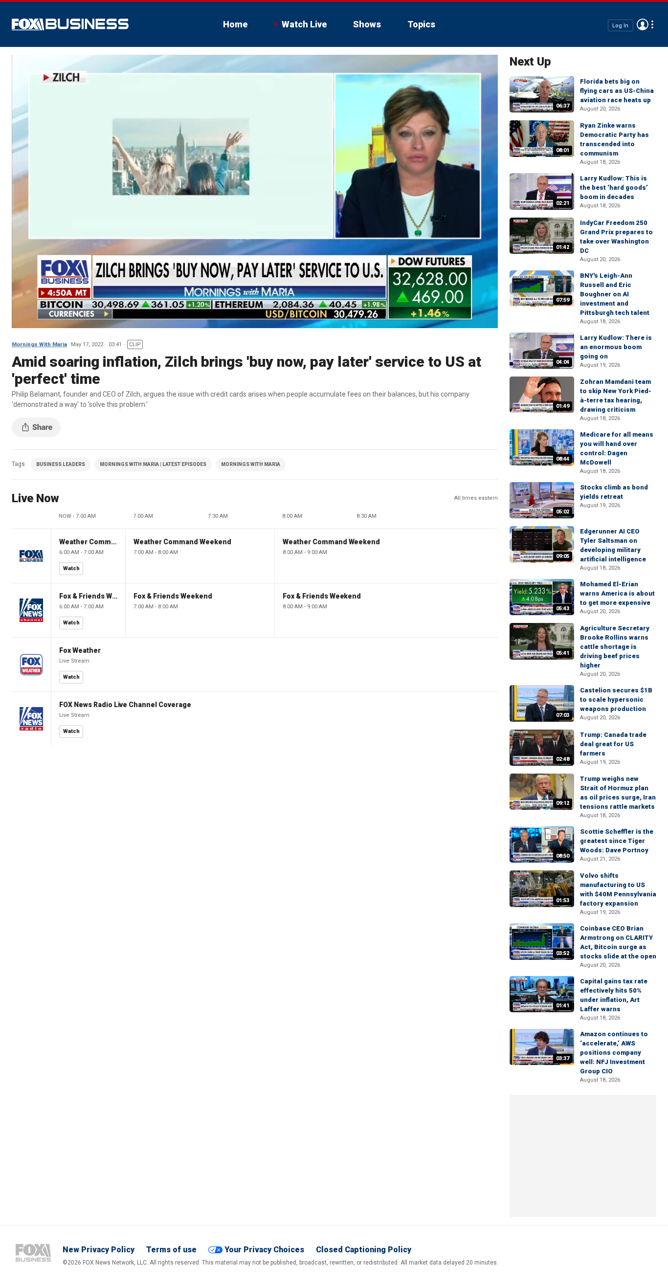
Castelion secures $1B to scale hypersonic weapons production (616, 699)
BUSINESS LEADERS (60, 464)
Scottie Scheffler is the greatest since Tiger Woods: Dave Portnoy (616, 841)
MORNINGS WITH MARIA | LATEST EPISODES (153, 464)
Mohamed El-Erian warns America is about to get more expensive (617, 593)
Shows (367, 24)
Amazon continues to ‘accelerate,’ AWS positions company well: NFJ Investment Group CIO (614, 1052)
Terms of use (171, 1249)
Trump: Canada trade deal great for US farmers (613, 744)
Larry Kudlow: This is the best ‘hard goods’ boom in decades (614, 187)
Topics (421, 24)
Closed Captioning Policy (363, 1249)
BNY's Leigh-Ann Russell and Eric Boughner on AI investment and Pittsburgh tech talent (614, 294)
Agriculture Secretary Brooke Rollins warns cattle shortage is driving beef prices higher (614, 646)
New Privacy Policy (98, 1249)
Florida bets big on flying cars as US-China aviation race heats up (617, 91)
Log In (620, 25)
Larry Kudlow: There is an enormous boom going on (616, 347)
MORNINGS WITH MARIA (250, 464)
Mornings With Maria (39, 344)
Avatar (642, 24)
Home (235, 24)
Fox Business (70, 24)
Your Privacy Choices (264, 1249)
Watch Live (304, 24)
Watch (71, 568)
